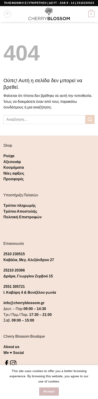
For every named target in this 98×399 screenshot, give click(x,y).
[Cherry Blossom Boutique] (49, 14)
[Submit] (90, 119)
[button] (7, 14)
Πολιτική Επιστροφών (22, 217)
